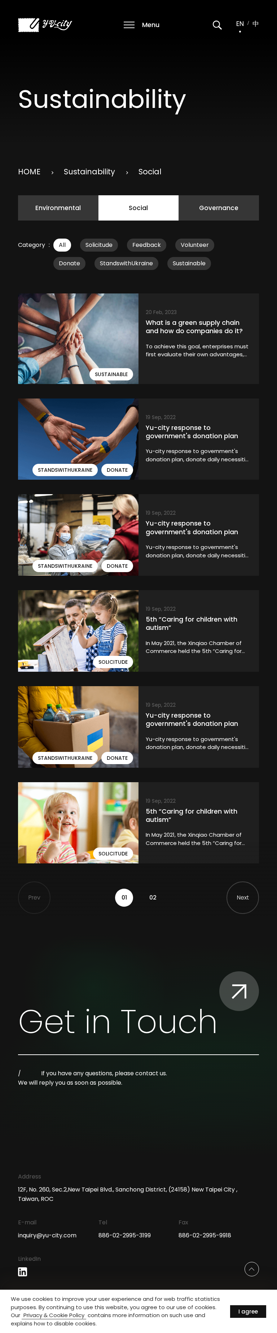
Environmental (58, 208)
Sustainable (189, 263)
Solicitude (99, 245)
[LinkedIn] (22, 1271)
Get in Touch (118, 1022)
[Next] (243, 897)
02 (153, 897)
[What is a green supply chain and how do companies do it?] (138, 338)
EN (240, 24)
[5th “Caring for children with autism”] (138, 631)
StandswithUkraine (126, 263)
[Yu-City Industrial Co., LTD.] (45, 25)
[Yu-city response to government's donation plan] (138, 439)
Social (138, 208)
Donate (69, 263)
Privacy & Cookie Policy (53, 1315)
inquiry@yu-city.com (47, 1235)
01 (124, 897)
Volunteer (195, 245)
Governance (218, 208)
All (62, 245)
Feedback (146, 245)
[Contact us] (239, 991)
